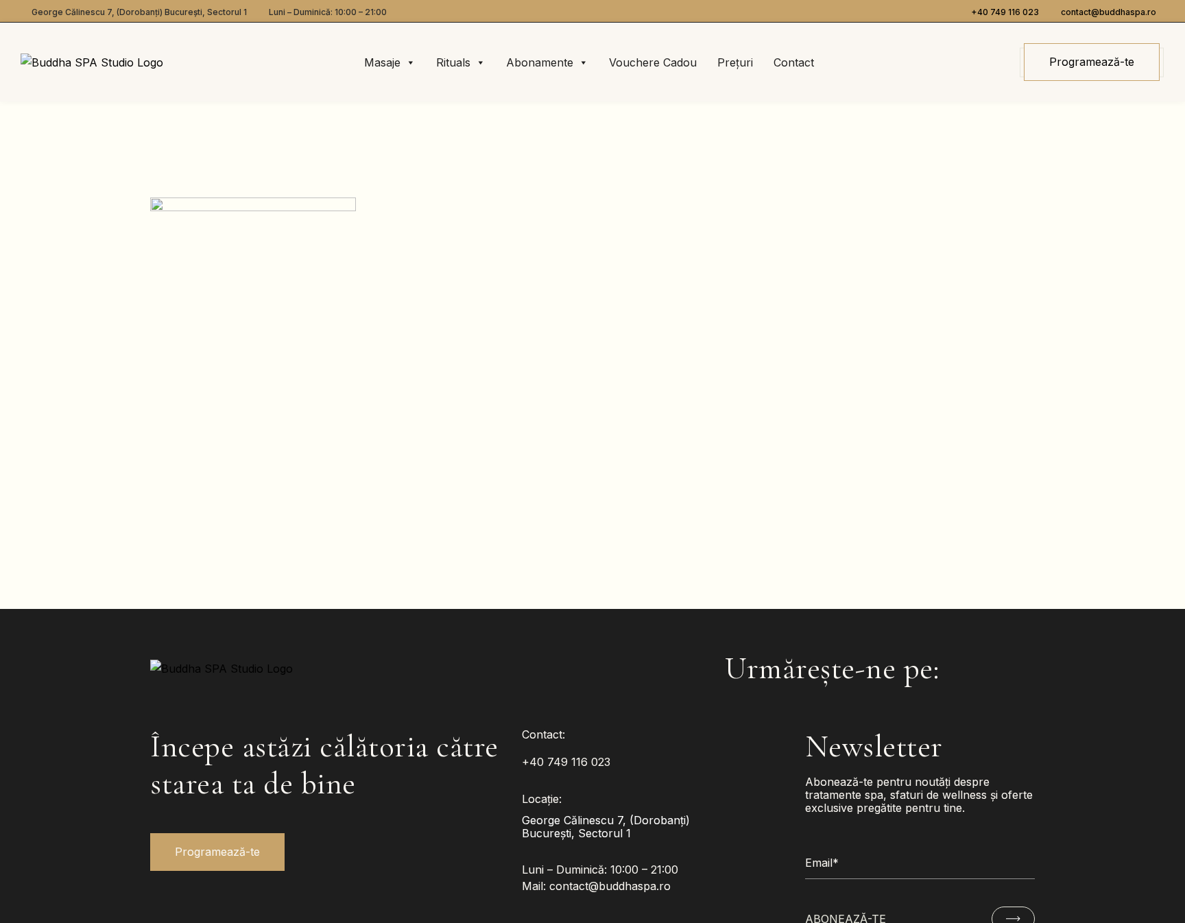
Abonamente (539, 62)
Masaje (382, 62)
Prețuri (735, 62)
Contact (794, 62)
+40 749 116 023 (1005, 12)
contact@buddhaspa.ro (1108, 12)
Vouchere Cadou (653, 62)
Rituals (453, 62)
